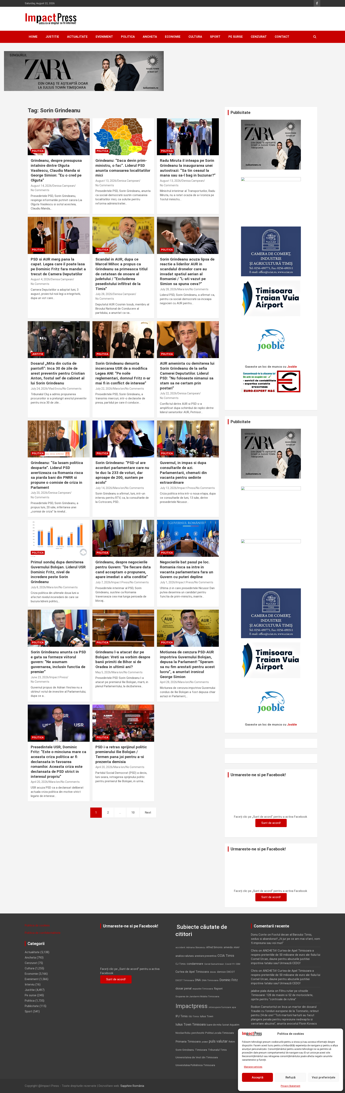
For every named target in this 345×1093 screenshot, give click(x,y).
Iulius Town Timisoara (190, 1024)
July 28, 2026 (103, 294)
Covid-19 (230, 964)
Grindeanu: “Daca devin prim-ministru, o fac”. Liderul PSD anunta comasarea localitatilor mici (122, 168)
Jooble (292, 366)
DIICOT (231, 971)
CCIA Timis (225, 956)
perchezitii (197, 1032)
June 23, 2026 (40, 677)
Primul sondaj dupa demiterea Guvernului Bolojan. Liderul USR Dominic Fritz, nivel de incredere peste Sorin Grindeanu (58, 572)
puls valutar (218, 1041)
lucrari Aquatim (230, 1024)
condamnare (195, 964)
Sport (215, 37)
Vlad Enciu (55, 388)
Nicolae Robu (182, 1033)
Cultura (195, 37)
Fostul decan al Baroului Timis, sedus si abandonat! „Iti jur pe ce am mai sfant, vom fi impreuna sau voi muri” (285, 939)
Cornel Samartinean (214, 964)
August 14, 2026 (41, 185)
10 (133, 812)
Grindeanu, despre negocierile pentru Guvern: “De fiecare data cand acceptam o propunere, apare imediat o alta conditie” (123, 569)
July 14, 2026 (103, 488)
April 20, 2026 (39, 781)
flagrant (218, 988)
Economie (172, 37)
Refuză (290, 1077)
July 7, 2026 (102, 582)
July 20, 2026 (39, 492)
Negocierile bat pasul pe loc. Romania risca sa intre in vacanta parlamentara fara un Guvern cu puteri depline (186, 569)
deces (213, 972)
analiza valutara (184, 955)
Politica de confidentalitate (42, 933)
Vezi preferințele (323, 1077)
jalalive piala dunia (262, 991)
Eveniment (104, 37)
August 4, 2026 (40, 279)
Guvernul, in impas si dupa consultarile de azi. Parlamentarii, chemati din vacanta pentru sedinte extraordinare (183, 472)
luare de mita (214, 1024)
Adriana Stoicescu (195, 947)
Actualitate (77, 37)
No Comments (40, 190)
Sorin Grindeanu (184, 1049)
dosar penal (183, 988)
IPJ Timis (181, 1016)
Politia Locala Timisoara (219, 1032)
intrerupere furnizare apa (222, 1007)
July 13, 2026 (168, 488)
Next (148, 812)
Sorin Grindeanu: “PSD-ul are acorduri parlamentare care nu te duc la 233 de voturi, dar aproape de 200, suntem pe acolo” (122, 472)
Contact (282, 37)
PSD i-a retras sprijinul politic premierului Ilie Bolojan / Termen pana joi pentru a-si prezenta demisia (121, 754)
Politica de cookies (37, 925)
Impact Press (186, 488)
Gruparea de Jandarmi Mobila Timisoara (197, 996)
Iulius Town (206, 1016)
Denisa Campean (63, 185)
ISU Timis (194, 1016)
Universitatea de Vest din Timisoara (196, 1057)
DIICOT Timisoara (184, 980)
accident (180, 947)
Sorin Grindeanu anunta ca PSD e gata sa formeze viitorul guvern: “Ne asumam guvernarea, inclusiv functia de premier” (58, 662)
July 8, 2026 (38, 587)
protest (205, 1042)
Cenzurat (259, 37)
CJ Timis (180, 963)
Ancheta (150, 37)
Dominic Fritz (228, 980)
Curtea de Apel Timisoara (192, 972)
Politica (128, 37)
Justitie (52, 37)
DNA (198, 980)
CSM (238, 964)
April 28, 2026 (168, 682)
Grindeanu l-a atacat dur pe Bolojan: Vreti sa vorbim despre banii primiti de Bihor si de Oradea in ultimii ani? (122, 659)
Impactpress (191, 1006)
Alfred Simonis (214, 947)
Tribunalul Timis (217, 1049)
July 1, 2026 (167, 582)
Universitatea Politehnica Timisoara (195, 1065)
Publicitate (32, 1006)
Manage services (253, 1066)
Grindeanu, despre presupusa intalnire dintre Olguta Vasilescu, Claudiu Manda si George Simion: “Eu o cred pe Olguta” (56, 170)
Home (33, 37)
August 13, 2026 (105, 180)
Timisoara (201, 1049)
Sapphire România (132, 1086)
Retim (232, 1041)
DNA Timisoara (210, 980)
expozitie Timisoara (202, 988)
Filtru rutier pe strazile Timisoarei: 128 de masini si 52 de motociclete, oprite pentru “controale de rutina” (282, 995)
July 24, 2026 (39, 388)
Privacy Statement (290, 1086)
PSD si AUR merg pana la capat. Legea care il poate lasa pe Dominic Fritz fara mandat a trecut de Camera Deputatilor (58, 266)
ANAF (237, 947)
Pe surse (235, 37)
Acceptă (257, 1077)
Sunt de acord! (271, 823)
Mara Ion (183, 289)
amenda (228, 947)
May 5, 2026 (103, 672)
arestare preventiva (205, 955)
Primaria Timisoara (188, 1041)
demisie (221, 972)
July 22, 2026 (103, 388)
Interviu (30, 984)
